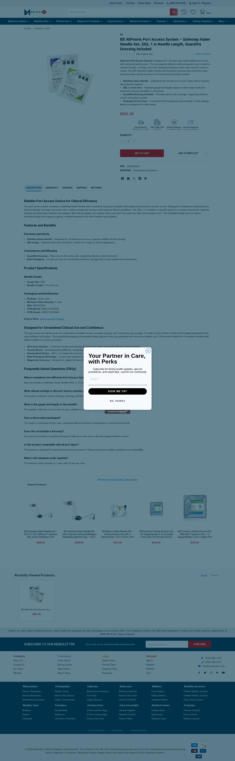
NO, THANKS (117, 401)
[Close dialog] (148, 351)
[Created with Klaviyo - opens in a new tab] (117, 412)
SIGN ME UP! (117, 391)
